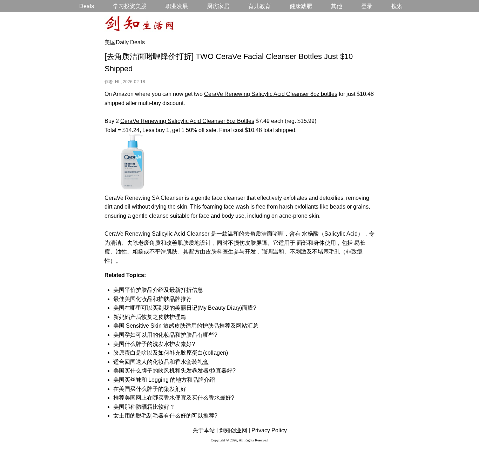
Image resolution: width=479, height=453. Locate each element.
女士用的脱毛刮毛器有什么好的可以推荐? (165, 416)
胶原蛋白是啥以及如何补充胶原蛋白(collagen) (170, 353)
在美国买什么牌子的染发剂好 (149, 389)
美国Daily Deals (124, 42)
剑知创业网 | (234, 430)
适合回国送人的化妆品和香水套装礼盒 (161, 362)
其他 (336, 6)
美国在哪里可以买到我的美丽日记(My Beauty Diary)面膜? (184, 308)
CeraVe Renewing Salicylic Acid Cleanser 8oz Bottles (187, 121)
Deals (86, 6)
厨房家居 (218, 6)
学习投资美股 (130, 6)
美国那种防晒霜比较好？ (144, 407)
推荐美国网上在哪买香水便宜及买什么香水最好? (173, 398)
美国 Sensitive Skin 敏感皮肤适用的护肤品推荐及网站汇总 (185, 326)
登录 (366, 6)
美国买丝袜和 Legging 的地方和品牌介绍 (164, 380)
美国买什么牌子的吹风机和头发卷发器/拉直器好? (174, 371)
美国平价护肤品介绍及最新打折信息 (158, 290)
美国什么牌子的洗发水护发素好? (154, 344)
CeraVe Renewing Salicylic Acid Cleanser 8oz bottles (270, 94)
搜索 (397, 6)
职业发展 (177, 6)
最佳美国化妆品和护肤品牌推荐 (152, 299)
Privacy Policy (269, 430)
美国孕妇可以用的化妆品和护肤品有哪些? (165, 335)
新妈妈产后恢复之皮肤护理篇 (149, 317)
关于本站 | (205, 430)
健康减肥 (301, 6)
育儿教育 (259, 6)
